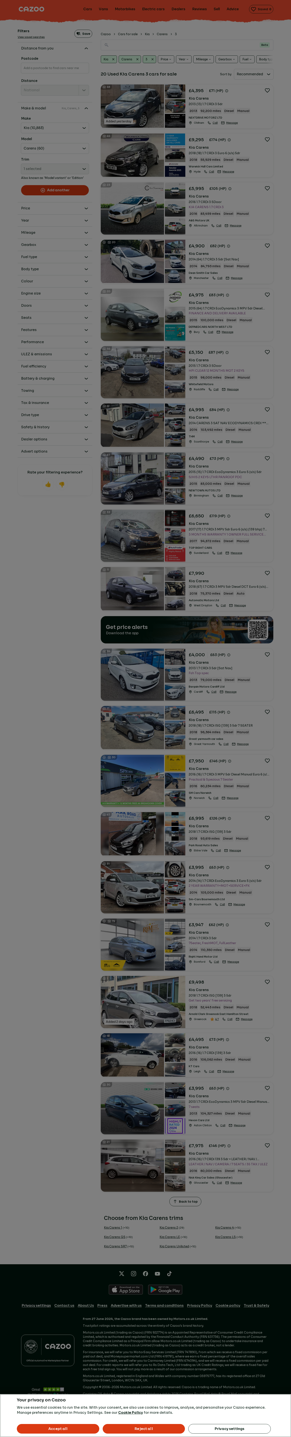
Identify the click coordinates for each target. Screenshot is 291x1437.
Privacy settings (230, 1429)
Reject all (144, 1429)
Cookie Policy (130, 1412)
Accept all (58, 1429)
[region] (145, 1415)
